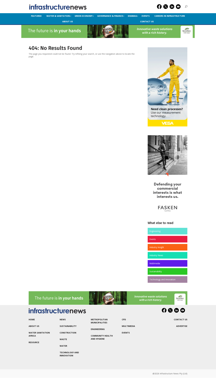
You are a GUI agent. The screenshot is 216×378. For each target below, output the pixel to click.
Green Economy (83, 16)
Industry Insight (156, 247)
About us (67, 21)
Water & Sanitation (58, 16)
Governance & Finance (110, 16)
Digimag (132, 16)
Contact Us (147, 21)
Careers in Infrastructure (169, 16)
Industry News (156, 255)
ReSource (34, 342)
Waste (63, 339)
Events (146, 16)
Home (32, 319)
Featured (36, 16)
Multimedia (154, 263)
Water (63, 345)
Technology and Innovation (162, 279)
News (63, 319)
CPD (124, 319)
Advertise (181, 326)
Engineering (154, 231)
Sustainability (155, 271)
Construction (68, 332)
